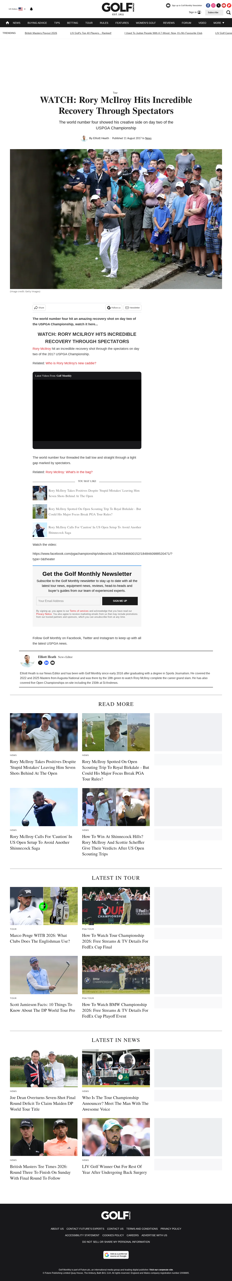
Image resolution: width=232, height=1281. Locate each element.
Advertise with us (154, 1235)
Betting (72, 22)
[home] (7, 23)
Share (41, 308)
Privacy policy (171, 1228)
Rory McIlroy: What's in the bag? (69, 472)
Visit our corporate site (161, 1269)
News (16, 22)
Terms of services (79, 611)
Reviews (169, 22)
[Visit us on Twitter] (218, 5)
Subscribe (213, 12)
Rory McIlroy (42, 349)
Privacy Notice (44, 614)
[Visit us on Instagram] (213, 5)
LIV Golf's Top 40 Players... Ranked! (90, 33)
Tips (57, 22)
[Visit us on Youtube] (224, 5)
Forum (186, 22)
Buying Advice (37, 22)
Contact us (115, 1228)
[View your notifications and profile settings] (31, 9)
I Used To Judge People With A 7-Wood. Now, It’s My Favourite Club (163, 33)
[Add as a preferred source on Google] (116, 1255)
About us (57, 1228)
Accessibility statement (82, 1235)
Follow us (116, 308)
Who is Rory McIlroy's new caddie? (71, 363)
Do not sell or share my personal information (116, 1241)
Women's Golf (146, 22)
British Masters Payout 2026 (41, 33)
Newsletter (135, 308)
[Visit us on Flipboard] (229, 5)
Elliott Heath (101, 138)
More (218, 22)
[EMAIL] (53, 662)
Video (202, 22)
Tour (89, 22)
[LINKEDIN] (47, 662)
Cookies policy (113, 1235)
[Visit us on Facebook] (208, 5)
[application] (87, 410)
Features (122, 22)
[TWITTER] (41, 662)
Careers (133, 1235)
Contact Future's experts (85, 1228)
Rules (104, 22)
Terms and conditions (142, 1228)
